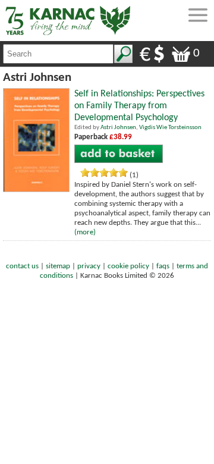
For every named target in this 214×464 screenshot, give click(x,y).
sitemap (58, 266)
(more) (85, 232)
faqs (162, 266)
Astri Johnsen (118, 127)
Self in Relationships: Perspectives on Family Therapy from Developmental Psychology (139, 106)
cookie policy (128, 266)
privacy (88, 266)
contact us (22, 266)
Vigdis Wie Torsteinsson (170, 127)
